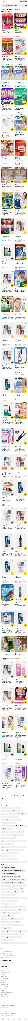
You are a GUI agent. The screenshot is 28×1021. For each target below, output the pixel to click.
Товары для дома (5, 980)
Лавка (8, 1019)
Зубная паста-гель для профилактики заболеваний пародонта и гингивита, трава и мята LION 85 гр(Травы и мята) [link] (7, 213)
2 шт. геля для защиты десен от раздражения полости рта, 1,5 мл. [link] (20, 449)
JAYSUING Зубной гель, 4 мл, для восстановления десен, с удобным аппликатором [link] (20, 631)
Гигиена (3, 974)
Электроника (4, 976)
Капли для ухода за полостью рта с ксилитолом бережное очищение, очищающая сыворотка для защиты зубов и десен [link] (20, 682)
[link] (11, 808)
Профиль (25, 1019)
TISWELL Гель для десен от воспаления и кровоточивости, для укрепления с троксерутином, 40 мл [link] (20, 109)
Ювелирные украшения (6, 1002)
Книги (2, 990)
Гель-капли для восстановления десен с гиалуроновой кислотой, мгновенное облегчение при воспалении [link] (20, 760)
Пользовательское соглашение (8, 1005)
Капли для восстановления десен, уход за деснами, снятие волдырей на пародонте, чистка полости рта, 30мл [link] (7, 264)
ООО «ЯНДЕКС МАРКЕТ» (10, 1013)
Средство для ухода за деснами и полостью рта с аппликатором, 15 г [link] (20, 213)
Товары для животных (6, 996)
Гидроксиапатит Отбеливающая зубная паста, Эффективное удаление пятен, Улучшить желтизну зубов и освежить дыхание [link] (7, 528)
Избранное (14, 1019)
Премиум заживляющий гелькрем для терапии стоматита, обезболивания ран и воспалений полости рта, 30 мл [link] (20, 291)
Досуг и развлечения (6, 968)
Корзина (19, 1019)
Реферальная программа (6, 963)
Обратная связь (4, 1007)
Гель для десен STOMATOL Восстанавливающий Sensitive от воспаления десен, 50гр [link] (7, 605)
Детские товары (5, 1000)
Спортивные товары (5, 994)
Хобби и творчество (5, 986)
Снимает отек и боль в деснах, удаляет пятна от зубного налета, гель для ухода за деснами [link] (7, 397)
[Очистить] (22, 5)
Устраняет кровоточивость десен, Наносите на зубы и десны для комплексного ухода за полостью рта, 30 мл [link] (7, 160)
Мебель (3, 970)
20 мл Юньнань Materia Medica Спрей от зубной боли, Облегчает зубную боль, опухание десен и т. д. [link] (7, 474)
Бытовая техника (5, 972)
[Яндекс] (11, 1015)
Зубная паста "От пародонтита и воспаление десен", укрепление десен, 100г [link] (20, 264)
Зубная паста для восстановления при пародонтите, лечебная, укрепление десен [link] (7, 342)
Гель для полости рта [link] (19, 655)
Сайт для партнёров (5, 957)
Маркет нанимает (5, 1009)
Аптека (2, 982)
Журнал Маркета (5, 1011)
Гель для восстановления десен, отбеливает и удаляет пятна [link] (20, 605)
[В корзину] (12, 27)
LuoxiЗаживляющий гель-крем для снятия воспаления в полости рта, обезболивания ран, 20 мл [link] (7, 631)
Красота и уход (4, 984)
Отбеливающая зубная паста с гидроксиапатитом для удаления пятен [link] (7, 786)
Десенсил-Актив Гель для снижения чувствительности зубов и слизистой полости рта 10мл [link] (7, 135)
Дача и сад (3, 988)
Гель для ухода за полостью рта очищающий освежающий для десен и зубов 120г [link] (7, 656)
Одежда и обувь (5, 978)
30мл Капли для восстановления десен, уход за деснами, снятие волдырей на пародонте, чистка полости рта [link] (20, 554)
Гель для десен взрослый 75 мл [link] (5, 449)
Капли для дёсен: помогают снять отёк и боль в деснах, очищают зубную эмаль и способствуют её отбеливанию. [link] (20, 423)
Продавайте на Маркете (6, 953)
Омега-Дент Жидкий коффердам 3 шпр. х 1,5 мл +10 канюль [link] (7, 501)
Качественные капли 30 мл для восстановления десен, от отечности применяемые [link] (7, 317)
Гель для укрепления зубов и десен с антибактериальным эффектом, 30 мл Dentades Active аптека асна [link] (7, 84)
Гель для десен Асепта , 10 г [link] (20, 368)
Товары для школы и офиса (7, 992)
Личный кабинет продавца (7, 951)
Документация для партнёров (8, 955)
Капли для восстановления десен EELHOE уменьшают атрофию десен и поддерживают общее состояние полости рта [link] (20, 708)
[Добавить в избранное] (12, 14)
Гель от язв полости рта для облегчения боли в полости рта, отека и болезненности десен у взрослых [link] (20, 59)
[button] (26, 6)
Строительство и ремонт (6, 998)
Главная (3, 1019)
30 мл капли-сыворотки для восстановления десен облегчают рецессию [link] (20, 317)
